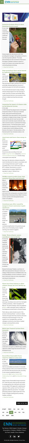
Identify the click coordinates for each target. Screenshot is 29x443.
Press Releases (19, 432)
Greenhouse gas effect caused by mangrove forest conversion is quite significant (13, 205)
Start (4, 409)
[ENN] (12, 2)
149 (19, 412)
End (12, 415)
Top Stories (5, 428)
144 (22, 409)
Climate (19, 428)
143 (18, 409)
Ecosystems (6, 430)
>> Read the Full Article (7, 67)
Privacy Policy (22, 440)
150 (23, 412)
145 (3, 412)
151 (3, 415)
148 (15, 412)
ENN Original (13, 428)
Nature (5, 307)
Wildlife (19, 430)
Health (12, 432)
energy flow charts (10, 153)
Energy (24, 428)
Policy (23, 430)
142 (14, 409)
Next (7, 415)
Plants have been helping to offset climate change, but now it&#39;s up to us (13, 285)
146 (7, 412)
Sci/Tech (7, 432)
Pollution (13, 430)
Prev (9, 409)
